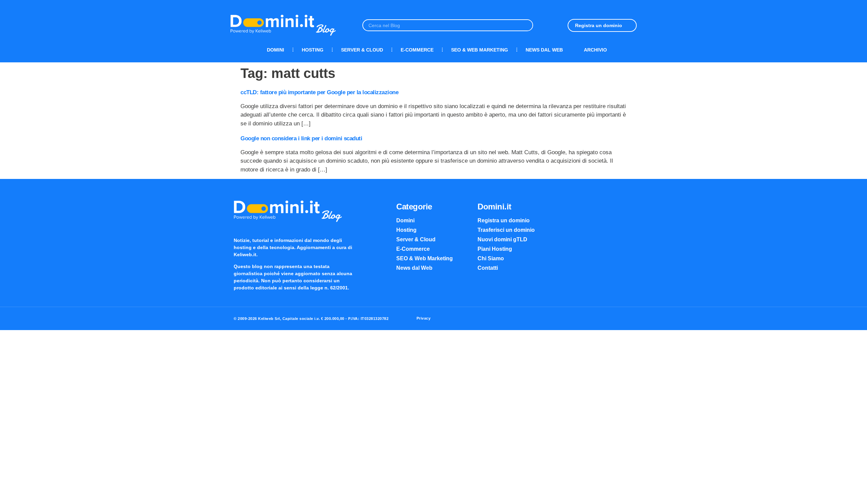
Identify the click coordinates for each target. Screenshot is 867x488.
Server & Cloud (362, 50)
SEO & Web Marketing (479, 50)
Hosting (312, 50)
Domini (275, 50)
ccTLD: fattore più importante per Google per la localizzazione (319, 92)
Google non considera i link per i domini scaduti (301, 138)
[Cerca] (526, 25)
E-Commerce (417, 50)
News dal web (544, 50)
